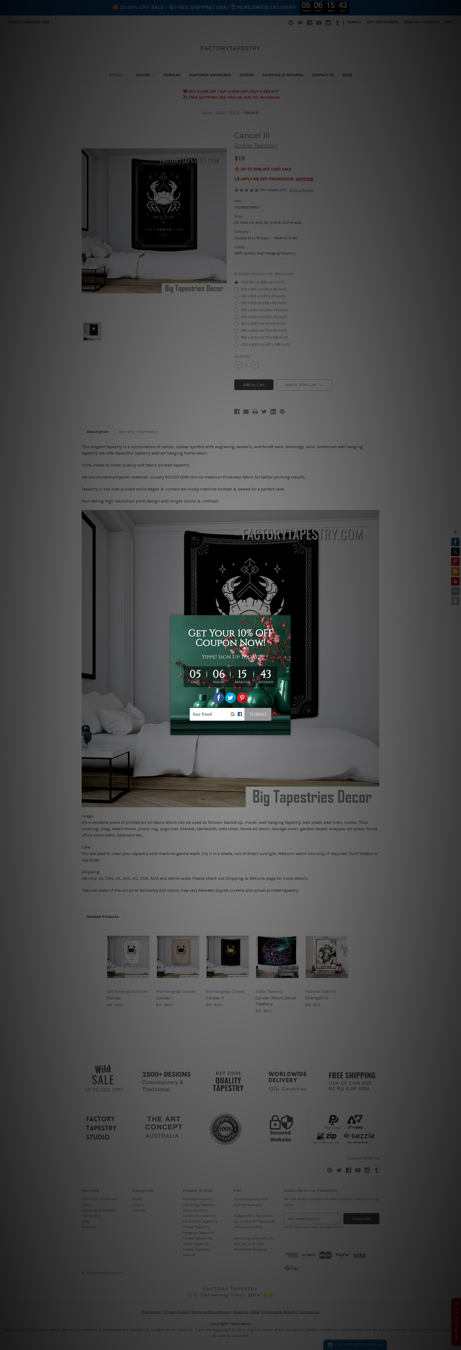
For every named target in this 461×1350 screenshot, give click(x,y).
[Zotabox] (287, 730)
